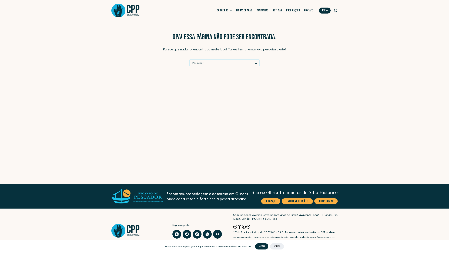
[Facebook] (187, 234)
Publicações (293, 10)
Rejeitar (277, 246)
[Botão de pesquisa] (256, 63)
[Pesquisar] (336, 10)
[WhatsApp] (207, 234)
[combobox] (221, 62)
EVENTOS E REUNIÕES (297, 201)
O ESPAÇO (270, 201)
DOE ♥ (324, 10)
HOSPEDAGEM (326, 201)
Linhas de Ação (244, 10)
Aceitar (262, 246)
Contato (308, 10)
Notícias (277, 10)
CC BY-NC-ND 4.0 (273, 232)
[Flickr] (217, 234)
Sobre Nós (222, 10)
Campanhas (262, 10)
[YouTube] (176, 234)
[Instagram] (197, 234)
